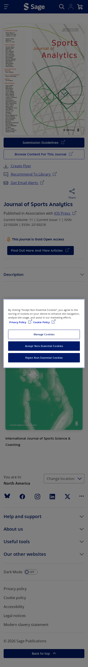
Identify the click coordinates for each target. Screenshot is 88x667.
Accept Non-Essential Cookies (44, 346)
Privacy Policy (18, 322)
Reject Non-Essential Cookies (44, 357)
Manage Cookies (44, 334)
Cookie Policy (41, 322)
